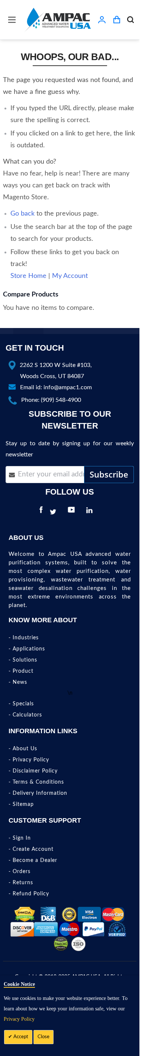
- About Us (23, 748)
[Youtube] (73, 512)
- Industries (24, 637)
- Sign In (20, 838)
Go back (22, 213)
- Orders (19, 871)
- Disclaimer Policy (33, 771)
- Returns (21, 882)
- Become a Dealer (33, 860)
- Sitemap (21, 804)
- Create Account (31, 849)
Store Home (28, 276)
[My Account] (101, 19)
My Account (70, 276)
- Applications (27, 649)
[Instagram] (101, 512)
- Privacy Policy (29, 760)
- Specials (21, 703)
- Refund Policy (29, 893)
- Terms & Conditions (36, 782)
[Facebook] (41, 512)
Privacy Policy (19, 1019)
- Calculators (25, 715)
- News (18, 682)
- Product (21, 671)
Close (43, 1036)
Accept (20, 1036)
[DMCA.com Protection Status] (24, 913)
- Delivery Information (38, 793)
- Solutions (23, 660)
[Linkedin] (91, 512)
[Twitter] (55, 512)
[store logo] (57, 20)
